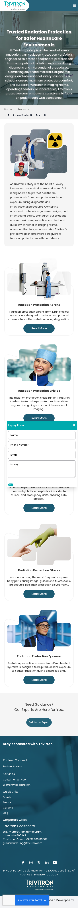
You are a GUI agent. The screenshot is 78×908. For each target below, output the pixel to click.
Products (23, 109)
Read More (39, 328)
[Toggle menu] (74, 5)
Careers (8, 807)
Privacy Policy (12, 870)
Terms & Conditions (51, 870)
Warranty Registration (16, 785)
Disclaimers (30, 870)
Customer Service (14, 779)
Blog (5, 813)
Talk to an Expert (39, 722)
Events (7, 797)
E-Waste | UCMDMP (46, 874)
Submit (10, 484)
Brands (7, 802)
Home (8, 109)
